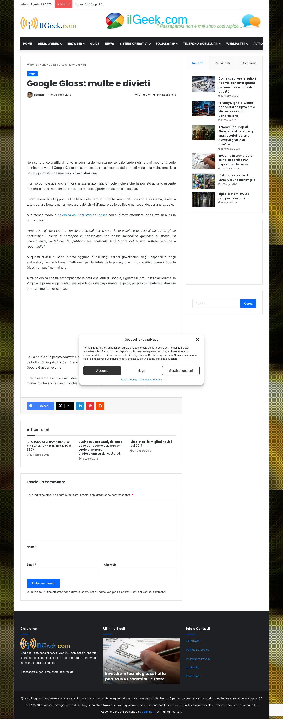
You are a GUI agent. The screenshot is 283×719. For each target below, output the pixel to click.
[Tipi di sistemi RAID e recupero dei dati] (203, 199)
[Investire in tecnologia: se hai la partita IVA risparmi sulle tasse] (203, 161)
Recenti (197, 63)
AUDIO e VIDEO (48, 43)
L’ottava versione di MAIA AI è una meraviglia (236, 177)
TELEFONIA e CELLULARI (200, 43)
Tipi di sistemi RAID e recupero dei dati (233, 196)
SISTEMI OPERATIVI (134, 43)
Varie (43, 64)
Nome (32, 547)
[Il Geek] (48, 23)
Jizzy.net (148, 711)
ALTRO (258, 43)
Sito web (110, 564)
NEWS (109, 43)
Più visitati (222, 63)
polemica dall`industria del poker (82, 215)
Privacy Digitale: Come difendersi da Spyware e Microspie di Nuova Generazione (236, 109)
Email (31, 564)
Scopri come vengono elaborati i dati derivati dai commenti (128, 592)
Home (33, 64)
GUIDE (94, 43)
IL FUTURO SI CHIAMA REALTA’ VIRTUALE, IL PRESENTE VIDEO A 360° (49, 446)
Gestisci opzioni (181, 371)
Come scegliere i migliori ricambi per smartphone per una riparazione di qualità (237, 85)
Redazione (193, 676)
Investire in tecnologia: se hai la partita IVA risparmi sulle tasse (235, 159)
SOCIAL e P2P (165, 43)
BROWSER (74, 43)
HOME (27, 43)
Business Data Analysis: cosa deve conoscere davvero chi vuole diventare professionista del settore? (101, 448)
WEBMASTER (235, 43)
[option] (141, 661)
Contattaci (192, 640)
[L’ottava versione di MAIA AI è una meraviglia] (203, 181)
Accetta (102, 371)
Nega (141, 371)
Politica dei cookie (197, 649)
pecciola (39, 94)
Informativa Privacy (150, 379)
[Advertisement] (101, 131)
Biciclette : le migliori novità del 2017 (151, 444)
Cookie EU (193, 667)
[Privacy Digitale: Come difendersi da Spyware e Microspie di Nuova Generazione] (203, 108)
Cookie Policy (129, 379)
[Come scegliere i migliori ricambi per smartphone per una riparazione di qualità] (203, 84)
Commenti (249, 63)
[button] (197, 340)
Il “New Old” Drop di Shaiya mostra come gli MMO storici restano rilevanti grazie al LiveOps (132, 4)
